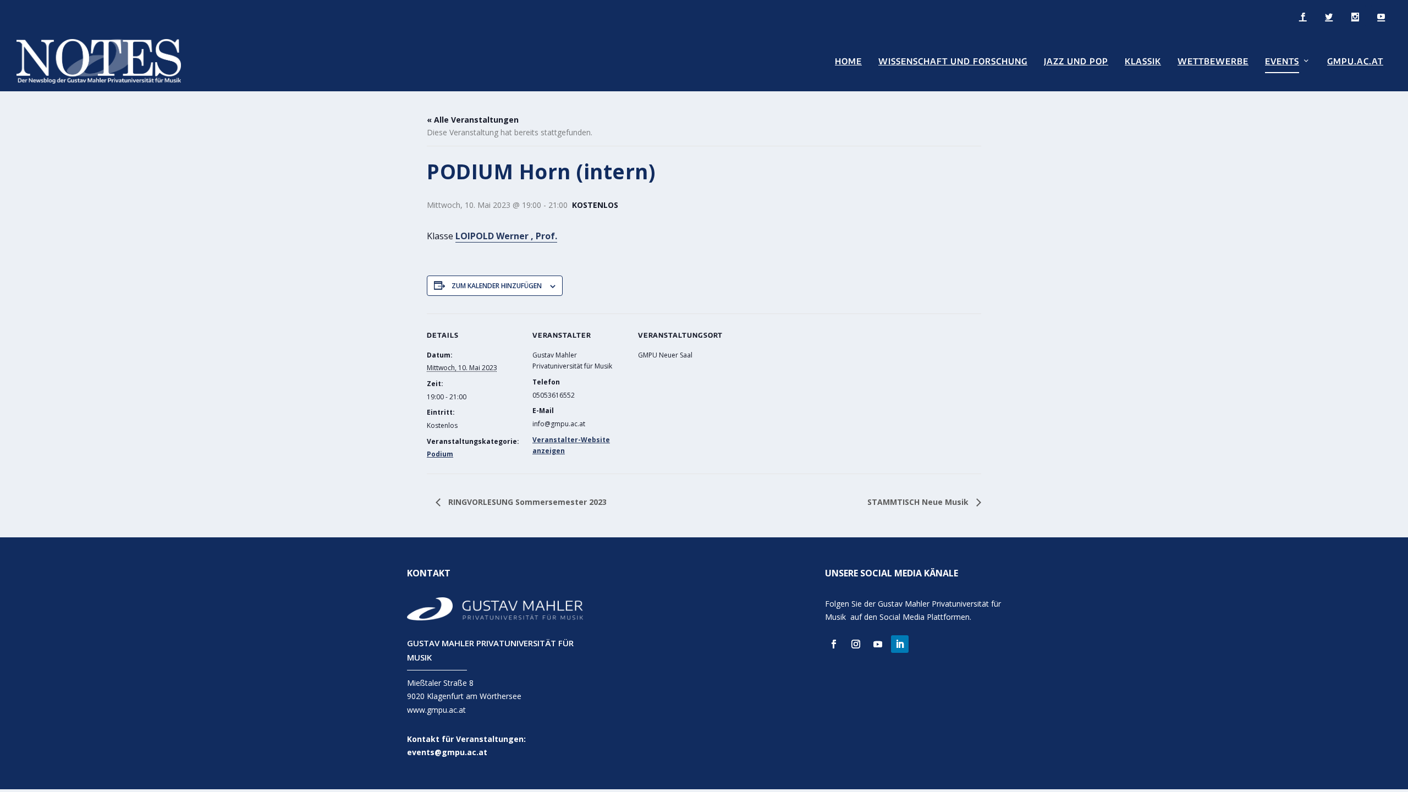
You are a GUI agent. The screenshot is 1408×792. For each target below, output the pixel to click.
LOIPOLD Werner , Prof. (506, 236)
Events (1282, 61)
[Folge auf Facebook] (834, 644)
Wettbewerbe (1213, 61)
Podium (440, 454)
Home (848, 61)
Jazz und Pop (1076, 61)
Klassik (1143, 61)
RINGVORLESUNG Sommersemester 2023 (526, 502)
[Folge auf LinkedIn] (900, 644)
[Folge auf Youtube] (878, 644)
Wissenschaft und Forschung (952, 61)
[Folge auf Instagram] (856, 644)
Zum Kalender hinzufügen (497, 285)
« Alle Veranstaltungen (473, 119)
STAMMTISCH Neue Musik (919, 502)
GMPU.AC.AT (1355, 61)
